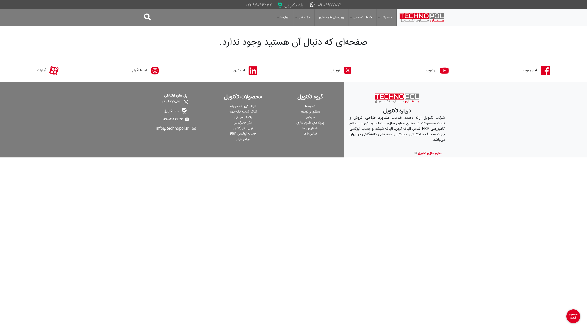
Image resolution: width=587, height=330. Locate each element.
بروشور (310, 117)
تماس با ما (310, 134)
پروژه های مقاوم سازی (331, 17)
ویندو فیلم (243, 139)
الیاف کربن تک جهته (243, 106)
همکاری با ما (310, 128)
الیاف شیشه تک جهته (243, 112)
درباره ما (284, 17)
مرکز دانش (304, 17)
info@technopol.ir (172, 129)
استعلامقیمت (573, 316)
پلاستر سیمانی (243, 117)
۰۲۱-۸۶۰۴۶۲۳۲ (259, 5)
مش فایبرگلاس (243, 123)
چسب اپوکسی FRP (243, 134)
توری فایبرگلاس (243, 128)
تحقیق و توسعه (310, 112)
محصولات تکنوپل (243, 97)
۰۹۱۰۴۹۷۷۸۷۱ (329, 5)
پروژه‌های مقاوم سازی (310, 123)
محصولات (386, 17)
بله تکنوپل (293, 5)
